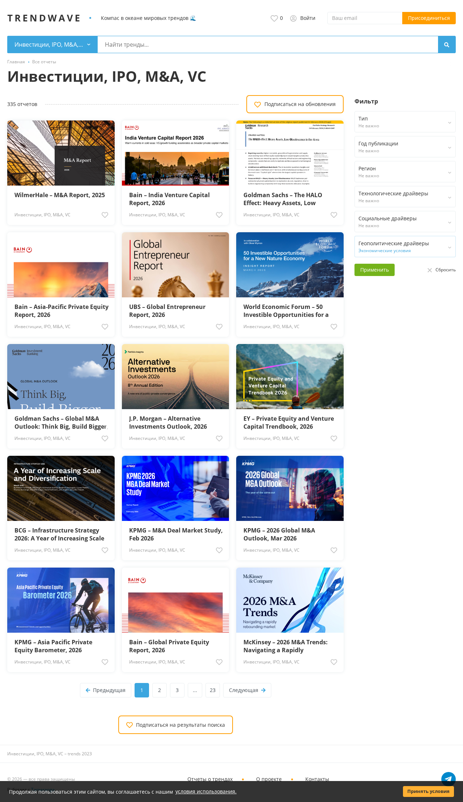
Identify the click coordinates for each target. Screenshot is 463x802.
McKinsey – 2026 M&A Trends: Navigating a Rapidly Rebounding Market (285, 646)
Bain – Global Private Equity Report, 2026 (169, 646)
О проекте (269, 779)
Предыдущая (109, 690)
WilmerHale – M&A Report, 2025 (59, 195)
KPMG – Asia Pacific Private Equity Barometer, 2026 (53, 646)
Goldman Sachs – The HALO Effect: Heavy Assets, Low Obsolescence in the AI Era (282, 199)
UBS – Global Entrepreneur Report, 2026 (167, 311)
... (195, 690)
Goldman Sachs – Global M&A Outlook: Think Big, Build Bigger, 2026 (61, 422)
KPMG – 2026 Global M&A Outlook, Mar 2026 (279, 534)
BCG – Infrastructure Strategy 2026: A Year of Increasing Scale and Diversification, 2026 (59, 534)
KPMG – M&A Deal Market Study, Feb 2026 (176, 534)
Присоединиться (429, 17)
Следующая (243, 690)
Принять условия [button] (428, 791)
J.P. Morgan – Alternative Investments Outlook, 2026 (168, 422)
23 (213, 690)
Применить (374, 269)
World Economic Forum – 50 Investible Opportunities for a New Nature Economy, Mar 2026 (289, 311)
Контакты (317, 779)
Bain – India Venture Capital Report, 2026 (169, 199)
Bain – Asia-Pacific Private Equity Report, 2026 (61, 311)
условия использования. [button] (206, 791)
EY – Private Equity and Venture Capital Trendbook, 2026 (288, 422)
